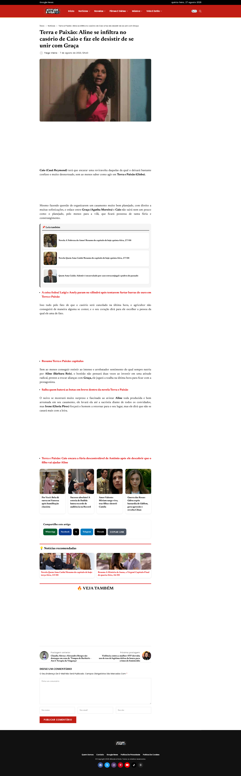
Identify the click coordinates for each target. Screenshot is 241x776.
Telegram (87, 532)
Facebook (65, 532)
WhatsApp (50, 532)
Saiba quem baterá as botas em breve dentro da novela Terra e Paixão (85, 389)
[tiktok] (134, 765)
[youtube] (127, 765)
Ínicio (42, 26)
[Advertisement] (95, 147)
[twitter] (107, 765)
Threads (100, 532)
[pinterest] (120, 765)
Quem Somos (88, 755)
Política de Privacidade (130, 755)
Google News (112, 755)
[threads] (140, 765)
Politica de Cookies (151, 755)
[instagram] (113, 765)
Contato (100, 755)
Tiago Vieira (50, 53)
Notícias (51, 26)
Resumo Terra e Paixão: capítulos (63, 361)
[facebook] (100, 765)
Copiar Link (117, 532)
